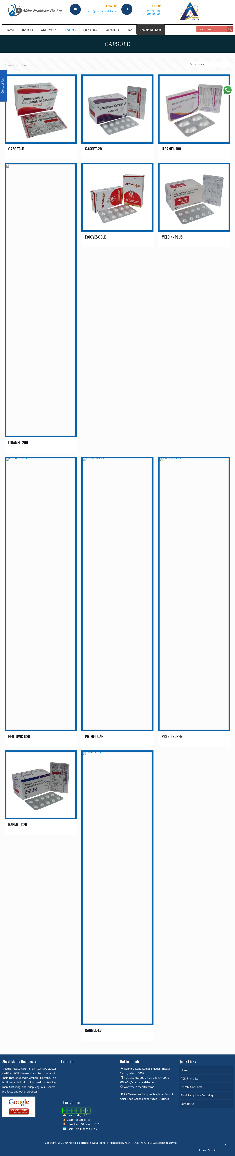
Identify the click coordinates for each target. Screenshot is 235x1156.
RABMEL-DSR (17, 824)
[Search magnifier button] (230, 29)
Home (184, 1070)
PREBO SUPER (172, 736)
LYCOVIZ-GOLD (95, 237)
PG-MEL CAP (94, 736)
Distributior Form (191, 1087)
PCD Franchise (189, 1078)
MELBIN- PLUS (172, 237)
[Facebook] (199, 1150)
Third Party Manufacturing (197, 1095)
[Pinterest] (209, 1150)
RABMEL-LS (93, 1030)
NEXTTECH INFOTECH (138, 1142)
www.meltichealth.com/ (139, 1087)
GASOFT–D (16, 148)
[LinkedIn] (204, 1150)
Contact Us (187, 1104)
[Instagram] (214, 1150)
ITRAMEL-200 (18, 442)
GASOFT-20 (93, 148)
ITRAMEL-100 (171, 148)
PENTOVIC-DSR (19, 736)
